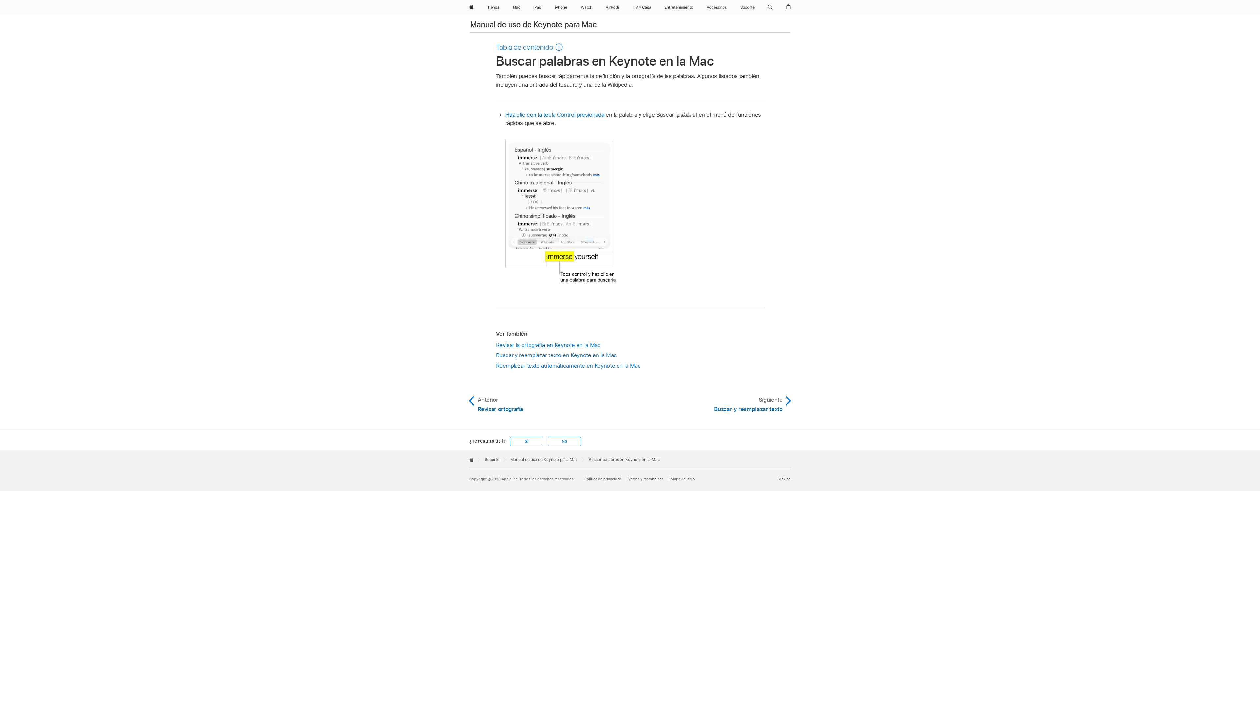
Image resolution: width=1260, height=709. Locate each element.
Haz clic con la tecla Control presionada (554, 114)
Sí (526, 441)
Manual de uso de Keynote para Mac (533, 24)
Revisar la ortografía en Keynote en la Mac (548, 345)
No (564, 441)
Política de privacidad (602, 479)
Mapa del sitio (683, 479)
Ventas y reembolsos (646, 479)
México (784, 479)
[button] (770, 7)
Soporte (492, 459)
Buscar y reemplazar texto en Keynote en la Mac (556, 355)
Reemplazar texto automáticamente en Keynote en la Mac (568, 365)
